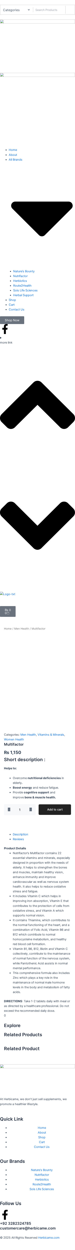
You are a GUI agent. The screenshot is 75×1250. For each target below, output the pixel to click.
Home (8, 628)
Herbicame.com (49, 1237)
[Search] (70, 10)
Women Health (14, 739)
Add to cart (55, 809)
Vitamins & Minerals (51, 734)
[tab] (20, 834)
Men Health (21, 628)
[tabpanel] (37, 929)
